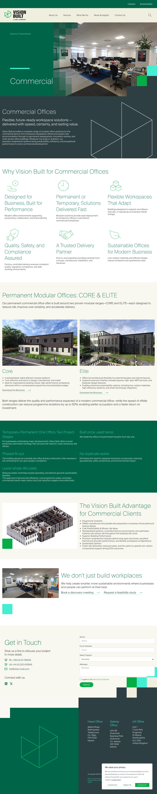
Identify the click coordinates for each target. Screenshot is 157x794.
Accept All (142, 785)
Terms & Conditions (101, 679)
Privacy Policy (101, 778)
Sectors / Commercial (20, 33)
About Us (53, 15)
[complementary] (127, 776)
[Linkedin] (6, 683)
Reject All (127, 785)
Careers (131, 4)
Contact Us (120, 15)
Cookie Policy (116, 780)
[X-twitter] (11, 683)
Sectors (67, 15)
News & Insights (101, 15)
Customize (112, 785)
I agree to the (95, 679)
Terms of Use (92, 778)
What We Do (82, 15)
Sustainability (146, 4)
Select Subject (86, 655)
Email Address (86, 646)
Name (82, 637)
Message (83, 664)
